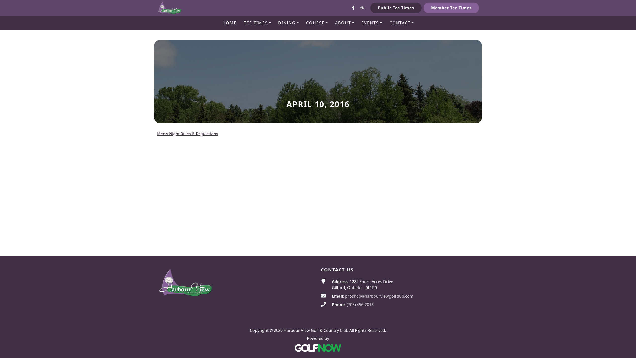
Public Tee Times (396, 8)
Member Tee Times (451, 8)
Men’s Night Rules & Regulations (187, 133)
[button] (257, 23)
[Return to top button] (626, 247)
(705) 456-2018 (360, 304)
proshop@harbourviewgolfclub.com (379, 296)
